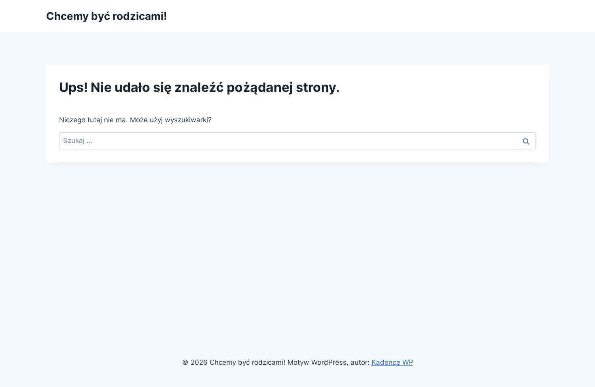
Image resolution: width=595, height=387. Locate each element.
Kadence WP (392, 362)
